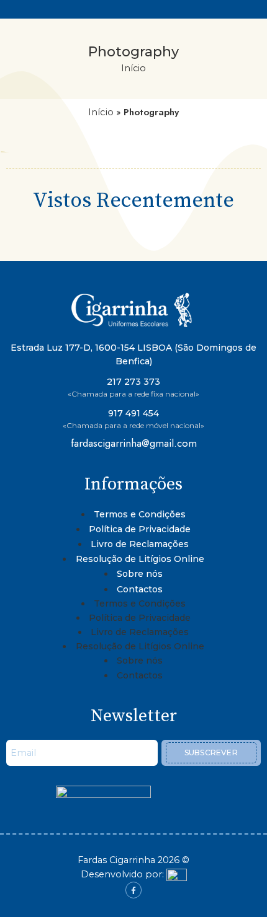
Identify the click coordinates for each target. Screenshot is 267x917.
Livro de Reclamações (140, 544)
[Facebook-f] (133, 890)
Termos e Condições (140, 514)
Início (133, 68)
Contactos (140, 589)
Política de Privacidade (140, 529)
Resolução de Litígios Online (140, 558)
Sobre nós (140, 573)
